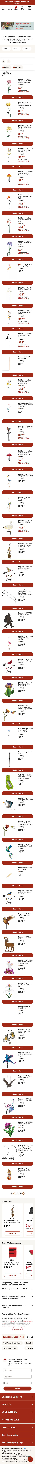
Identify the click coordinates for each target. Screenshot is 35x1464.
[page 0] (11, 1193)
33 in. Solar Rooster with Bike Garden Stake (24, 381)
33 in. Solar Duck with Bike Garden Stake (25, 219)
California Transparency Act (23, 1450)
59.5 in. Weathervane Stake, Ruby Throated (25, 568)
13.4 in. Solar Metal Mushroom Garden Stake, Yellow (25, 173)
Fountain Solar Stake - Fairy (25, 984)
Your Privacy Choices (16, 1448)
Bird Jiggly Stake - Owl (24, 914)
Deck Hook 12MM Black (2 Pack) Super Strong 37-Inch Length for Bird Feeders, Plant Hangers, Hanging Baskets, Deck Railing (25, 592)
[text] (17, 42)
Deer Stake (24, 937)
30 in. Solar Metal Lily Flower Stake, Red (25, 196)
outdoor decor (6, 1326)
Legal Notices (5, 1451)
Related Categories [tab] (13, 1336)
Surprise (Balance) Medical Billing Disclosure (14, 1455)
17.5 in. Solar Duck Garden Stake (25, 521)
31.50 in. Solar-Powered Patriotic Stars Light (25, 404)
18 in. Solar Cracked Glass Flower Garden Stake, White (24, 104)
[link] (4, 39)
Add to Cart (12, 1233)
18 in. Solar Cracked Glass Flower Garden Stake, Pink (24, 80)
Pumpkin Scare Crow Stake (24, 1170)
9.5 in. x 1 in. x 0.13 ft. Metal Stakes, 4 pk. (25, 776)
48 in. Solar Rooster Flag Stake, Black (24, 335)
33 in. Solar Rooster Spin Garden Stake (24, 312)
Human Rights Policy (23, 1456)
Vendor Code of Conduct (9, 1458)
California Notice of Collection (10, 1459)
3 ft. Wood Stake (24, 357)
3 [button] (20, 1193)
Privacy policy (5, 1448)
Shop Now (17, 3)
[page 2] (23, 1193)
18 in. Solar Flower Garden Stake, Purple (24, 242)
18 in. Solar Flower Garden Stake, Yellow (24, 127)
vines (12, 1321)
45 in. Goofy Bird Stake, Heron (25, 475)
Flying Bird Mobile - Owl (25, 1076)
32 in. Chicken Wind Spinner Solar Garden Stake (25, 150)
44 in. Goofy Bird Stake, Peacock (25, 499)
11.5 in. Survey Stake (25, 868)
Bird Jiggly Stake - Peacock (25, 845)
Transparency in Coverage (9, 1456)
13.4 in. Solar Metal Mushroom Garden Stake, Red (25, 452)
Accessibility (14, 1451)
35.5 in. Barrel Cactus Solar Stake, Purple (25, 684)
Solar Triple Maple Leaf (25, 265)
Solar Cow (24, 752)
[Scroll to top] (30, 1459)
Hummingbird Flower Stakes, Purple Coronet (25, 707)
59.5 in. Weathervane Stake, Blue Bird (25, 892)
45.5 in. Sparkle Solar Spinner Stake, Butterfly (25, 961)
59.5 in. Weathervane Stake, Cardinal (25, 661)
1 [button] (14, 1193)
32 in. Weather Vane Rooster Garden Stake (25, 427)
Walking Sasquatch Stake (25, 613)
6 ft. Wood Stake (24, 1007)
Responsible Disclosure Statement (11, 1453)
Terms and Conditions (8, 1450)
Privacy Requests (24, 1459)
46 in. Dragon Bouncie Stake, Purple (25, 1054)
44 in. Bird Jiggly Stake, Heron (25, 799)
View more (17, 1329)
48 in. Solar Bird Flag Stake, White (25, 288)
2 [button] (17, 1193)
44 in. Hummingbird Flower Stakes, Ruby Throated (25, 822)
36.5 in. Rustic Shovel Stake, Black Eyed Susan (25, 545)
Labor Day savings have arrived (17, 1)
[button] (21, 3)
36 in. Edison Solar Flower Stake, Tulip (25, 1031)
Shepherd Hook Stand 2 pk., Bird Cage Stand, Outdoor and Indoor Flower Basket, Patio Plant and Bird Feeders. (25, 1147)
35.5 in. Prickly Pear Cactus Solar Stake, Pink (25, 1123)
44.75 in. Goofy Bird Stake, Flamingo (25, 637)
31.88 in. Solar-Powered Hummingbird (25, 730)
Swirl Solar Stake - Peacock (25, 1099)
